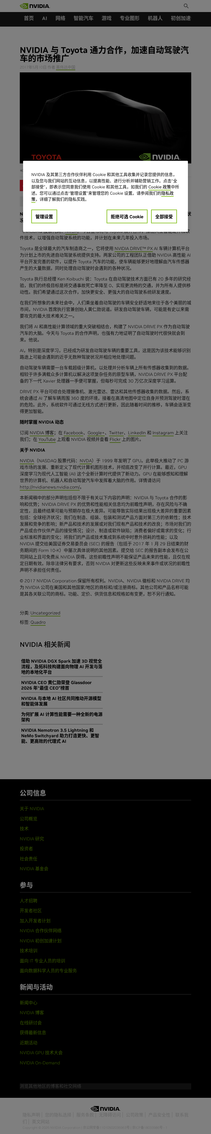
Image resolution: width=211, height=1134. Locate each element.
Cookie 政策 (159, 187)
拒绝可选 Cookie (127, 216)
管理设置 (44, 216)
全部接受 (164, 216)
